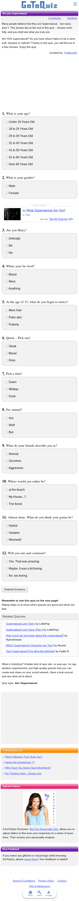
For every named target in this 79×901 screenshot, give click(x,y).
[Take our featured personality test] (39, 808)
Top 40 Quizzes (58, 219)
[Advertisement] (39, 82)
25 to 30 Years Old (20, 135)
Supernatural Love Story (20, 623)
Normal (13, 453)
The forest (15, 503)
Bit (10, 245)
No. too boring (17, 575)
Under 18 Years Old (21, 121)
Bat (10, 432)
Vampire (14, 532)
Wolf (11, 425)
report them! (31, 859)
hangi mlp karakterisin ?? (20, 762)
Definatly (14, 238)
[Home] (40, 5)
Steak (12, 346)
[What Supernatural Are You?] (12, 214)
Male (11, 185)
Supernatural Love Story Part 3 (24, 629)
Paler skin (15, 317)
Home (30, 895)
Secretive (14, 460)
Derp (11, 360)
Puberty (13, 324)
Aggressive (15, 467)
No (10, 252)
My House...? (17, 496)
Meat (11, 281)
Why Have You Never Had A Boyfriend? (28, 767)
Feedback (72, 18)
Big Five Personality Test (44, 829)
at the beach (16, 489)
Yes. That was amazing (23, 561)
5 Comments (54, 18)
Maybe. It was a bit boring (25, 568)
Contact (61, 880)
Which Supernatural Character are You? (29, 645)
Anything (14, 288)
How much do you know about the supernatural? (35, 635)
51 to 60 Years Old (20, 157)
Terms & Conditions (23, 880)
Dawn (12, 382)
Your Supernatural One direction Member (30, 651)
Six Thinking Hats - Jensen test (23, 773)
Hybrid (12, 525)
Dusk (12, 396)
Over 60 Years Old (20, 164)
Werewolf (14, 539)
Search (39, 895)
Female (13, 193)
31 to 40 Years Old (20, 143)
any (11, 417)
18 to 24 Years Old (20, 128)
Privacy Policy (46, 880)
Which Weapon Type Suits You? (23, 756)
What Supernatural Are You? (46, 210)
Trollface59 (70, 52)
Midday (13, 389)
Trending (48, 895)
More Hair (15, 310)
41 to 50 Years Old (20, 150)
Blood (12, 274)
